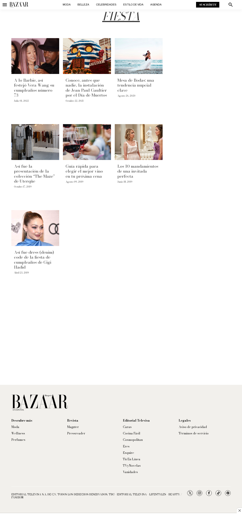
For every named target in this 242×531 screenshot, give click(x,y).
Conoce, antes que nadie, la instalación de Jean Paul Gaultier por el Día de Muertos (86, 87)
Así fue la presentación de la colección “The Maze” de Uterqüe (34, 173)
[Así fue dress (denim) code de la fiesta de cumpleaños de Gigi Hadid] (35, 228)
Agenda (156, 4)
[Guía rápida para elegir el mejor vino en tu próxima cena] (87, 142)
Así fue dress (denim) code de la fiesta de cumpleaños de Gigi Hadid (34, 259)
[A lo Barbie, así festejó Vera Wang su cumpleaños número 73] (35, 56)
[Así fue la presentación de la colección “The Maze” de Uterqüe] (35, 142)
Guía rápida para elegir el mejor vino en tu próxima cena (84, 171)
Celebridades (106, 4)
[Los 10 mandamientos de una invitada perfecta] (139, 142)
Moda (67, 4)
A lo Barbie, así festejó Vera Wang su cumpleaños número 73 (34, 87)
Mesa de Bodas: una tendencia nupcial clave (135, 85)
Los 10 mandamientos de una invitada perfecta (137, 171)
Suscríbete (207, 5)
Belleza (83, 4)
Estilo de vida (133, 4)
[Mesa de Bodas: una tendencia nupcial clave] (139, 56)
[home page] (18, 5)
